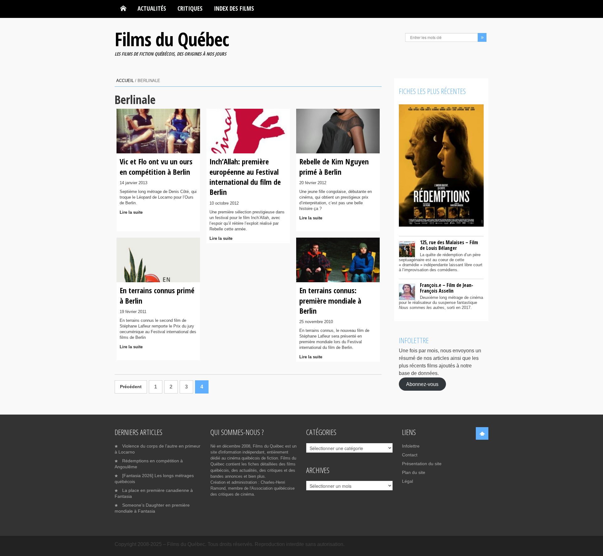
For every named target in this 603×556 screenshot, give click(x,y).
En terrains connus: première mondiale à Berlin (330, 300)
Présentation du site (422, 463)
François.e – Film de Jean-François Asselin (446, 288)
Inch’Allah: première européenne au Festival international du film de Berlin (245, 176)
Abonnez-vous (422, 384)
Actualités (152, 8)
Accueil (125, 80)
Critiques (190, 8)
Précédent (131, 386)
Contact (409, 454)
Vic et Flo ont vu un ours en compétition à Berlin (156, 166)
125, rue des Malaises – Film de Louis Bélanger (449, 245)
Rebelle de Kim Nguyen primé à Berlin (334, 166)
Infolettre (411, 446)
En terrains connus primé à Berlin (157, 295)
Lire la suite (131, 212)
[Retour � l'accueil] (123, 8)
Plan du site (413, 472)
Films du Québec (172, 39)
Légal (407, 481)
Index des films (234, 8)
